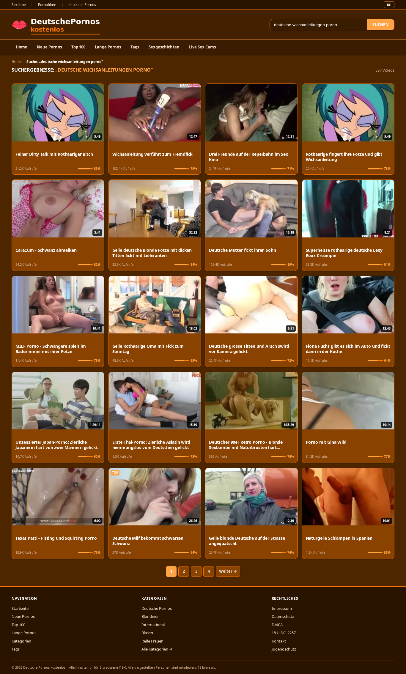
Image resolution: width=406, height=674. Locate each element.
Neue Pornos (49, 47)
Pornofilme (47, 4)
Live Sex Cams (202, 47)
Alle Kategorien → (157, 649)
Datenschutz (283, 616)
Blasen (147, 632)
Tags (134, 47)
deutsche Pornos (82, 4)
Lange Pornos (108, 47)
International (153, 624)
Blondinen (150, 616)
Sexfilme (19, 4)
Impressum (282, 608)
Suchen (380, 24)
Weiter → (228, 571)
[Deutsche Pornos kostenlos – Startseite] (57, 24)
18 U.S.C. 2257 (284, 632)
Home (21, 47)
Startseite (20, 608)
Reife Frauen (152, 641)
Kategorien (21, 641)
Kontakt (279, 641)
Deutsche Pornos (156, 608)
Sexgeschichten (164, 47)
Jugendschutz (284, 649)
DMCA (277, 624)
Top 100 (78, 47)
